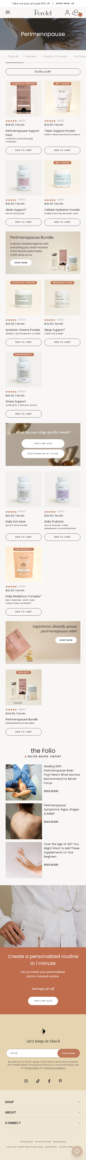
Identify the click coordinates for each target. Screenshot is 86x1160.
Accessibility (51, 1146)
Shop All (13, 56)
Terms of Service (43, 1141)
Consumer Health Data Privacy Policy (25, 1146)
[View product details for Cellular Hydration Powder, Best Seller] (62, 177)
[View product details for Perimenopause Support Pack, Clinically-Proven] (24, 99)
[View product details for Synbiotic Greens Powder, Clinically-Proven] (24, 298)
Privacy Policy (26, 1141)
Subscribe (68, 1053)
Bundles (31, 56)
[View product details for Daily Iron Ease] (24, 489)
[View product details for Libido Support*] (24, 177)
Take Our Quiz (43, 443)
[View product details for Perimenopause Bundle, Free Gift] (24, 687)
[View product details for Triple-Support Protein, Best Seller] (62, 99)
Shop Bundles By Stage (43, 453)
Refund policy (59, 1141)
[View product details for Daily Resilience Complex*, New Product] (24, 564)
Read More (51, 790)
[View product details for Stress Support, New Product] (24, 369)
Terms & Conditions (54, 1068)
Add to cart (23, 150)
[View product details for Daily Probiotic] (62, 489)
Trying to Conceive (55, 56)
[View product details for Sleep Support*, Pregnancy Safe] (62, 298)
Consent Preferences (69, 1146)
